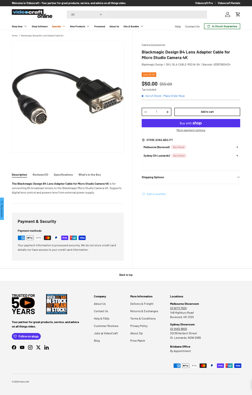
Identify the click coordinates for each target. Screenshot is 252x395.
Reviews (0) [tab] (40, 174)
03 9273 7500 (178, 308)
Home (15, 35)
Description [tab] (19, 174)
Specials (56, 26)
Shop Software (40, 26)
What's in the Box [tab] (89, 174)
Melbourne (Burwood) (157, 147)
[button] (238, 14)
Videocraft (24, 381)
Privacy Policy (139, 325)
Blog (97, 340)
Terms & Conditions (143, 318)
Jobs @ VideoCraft (106, 333)
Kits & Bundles (131, 26)
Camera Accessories (153, 44)
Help (178, 26)
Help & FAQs (101, 318)
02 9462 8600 (178, 328)
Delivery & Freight (141, 303)
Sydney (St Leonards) (157, 155)
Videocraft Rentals (229, 3)
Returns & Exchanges (144, 311)
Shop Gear (17, 26)
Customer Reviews (106, 325)
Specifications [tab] (63, 174)
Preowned (99, 26)
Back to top (126, 274)
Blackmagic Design (152, 64)
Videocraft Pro (204, 3)
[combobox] (137, 14)
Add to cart (207, 111)
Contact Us (192, 26)
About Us (114, 26)
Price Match (137, 340)
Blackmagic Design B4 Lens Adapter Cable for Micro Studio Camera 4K (43, 35)
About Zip (136, 333)
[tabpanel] (68, 188)
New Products (77, 26)
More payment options (191, 130)
